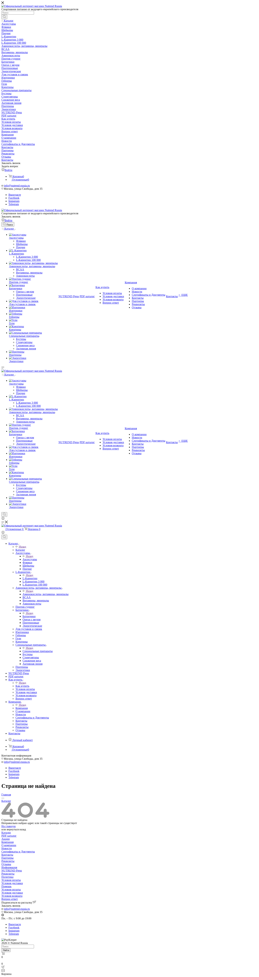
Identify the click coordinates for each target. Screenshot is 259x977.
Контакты (7, 854)
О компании (8, 845)
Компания (22, 708)
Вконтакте (14, 194)
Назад (22, 546)
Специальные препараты (38, 651)
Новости (6, 848)
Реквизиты (7, 861)
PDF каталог (9, 835)
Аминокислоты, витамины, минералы (46, 594)
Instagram (13, 201)
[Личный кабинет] (3, 518)
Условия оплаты (11, 880)
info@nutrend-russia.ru (17, 185)
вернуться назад (16, 829)
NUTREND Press (11, 870)
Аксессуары (30, 559)
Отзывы (6, 864)
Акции (5, 838)
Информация (9, 867)
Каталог (20, 549)
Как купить (22, 685)
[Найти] (4, 17)
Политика (7, 876)
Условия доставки (12, 883)
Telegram (13, 204)
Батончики (29, 616)
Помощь (6, 886)
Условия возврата (11, 895)
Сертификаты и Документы (18, 851)
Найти (6, 950)
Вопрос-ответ (9, 899)
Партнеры (7, 857)
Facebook (13, 197)
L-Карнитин (30, 578)
